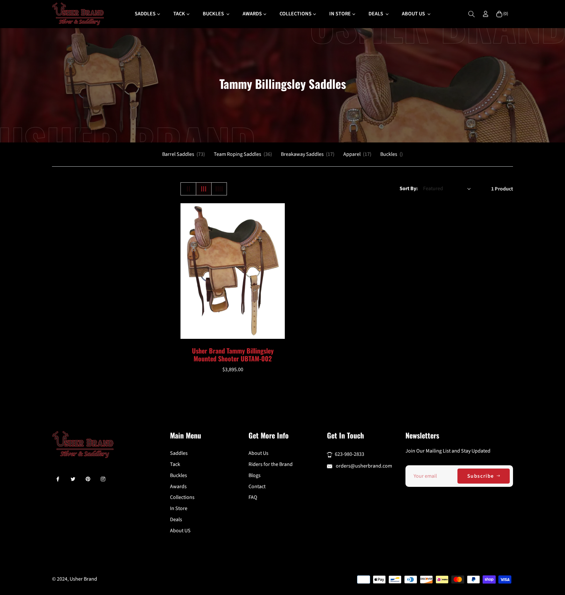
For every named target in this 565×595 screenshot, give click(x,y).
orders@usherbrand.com (363, 466)
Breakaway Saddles (307, 154)
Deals (176, 519)
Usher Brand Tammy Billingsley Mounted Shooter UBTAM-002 (233, 354)
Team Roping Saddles (243, 154)
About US (180, 530)
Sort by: (409, 188)
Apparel (357, 154)
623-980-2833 (349, 454)
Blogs (254, 475)
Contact (256, 486)
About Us (258, 453)
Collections (182, 497)
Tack (175, 464)
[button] (471, 14)
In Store (178, 508)
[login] (485, 14)
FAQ (252, 497)
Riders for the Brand (270, 464)
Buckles (391, 154)
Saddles (179, 453)
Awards (178, 486)
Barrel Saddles (183, 154)
